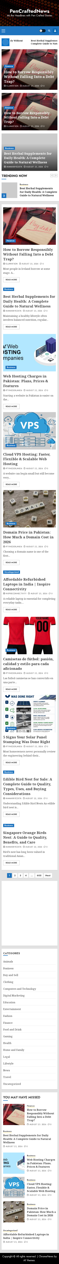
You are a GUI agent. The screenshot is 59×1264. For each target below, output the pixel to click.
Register (55, 30)
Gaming (8, 1036)
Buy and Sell (10, 975)
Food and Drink (12, 1029)
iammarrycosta (14, 167)
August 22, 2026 (33, 798)
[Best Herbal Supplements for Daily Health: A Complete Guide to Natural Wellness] (9, 190)
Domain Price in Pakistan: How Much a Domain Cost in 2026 (28, 537)
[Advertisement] (29, 913)
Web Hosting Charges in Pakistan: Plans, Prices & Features (25, 381)
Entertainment (12, 1009)
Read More (11, 279)
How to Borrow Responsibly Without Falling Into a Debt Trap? (29, 77)
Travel (7, 1077)
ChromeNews (46, 1256)
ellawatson (12, 86)
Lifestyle (8, 1063)
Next (48, 875)
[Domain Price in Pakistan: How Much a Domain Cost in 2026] (29, 508)
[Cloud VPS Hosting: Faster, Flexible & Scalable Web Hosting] (29, 431)
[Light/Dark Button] (42, 30)
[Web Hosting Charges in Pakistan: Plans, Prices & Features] (29, 352)
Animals (8, 961)
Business (9, 148)
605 (39, 875)
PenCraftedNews (29, 11)
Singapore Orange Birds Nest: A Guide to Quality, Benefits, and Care (25, 837)
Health (7, 1043)
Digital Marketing (14, 995)
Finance (9, 66)
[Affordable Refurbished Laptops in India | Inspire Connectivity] (29, 572)
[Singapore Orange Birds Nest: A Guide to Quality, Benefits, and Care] (29, 825)
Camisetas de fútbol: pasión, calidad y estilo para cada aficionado (28, 664)
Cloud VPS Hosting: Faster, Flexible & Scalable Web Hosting (26, 459)
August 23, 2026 (30, 86)
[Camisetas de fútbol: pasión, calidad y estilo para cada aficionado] (29, 635)
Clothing (8, 982)
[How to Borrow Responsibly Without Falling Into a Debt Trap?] (29, 226)
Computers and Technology (19, 989)
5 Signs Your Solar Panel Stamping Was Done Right (26, 739)
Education (9, 1002)
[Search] (49, 31)
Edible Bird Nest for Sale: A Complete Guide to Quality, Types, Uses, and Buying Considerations (27, 786)
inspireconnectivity (16, 593)
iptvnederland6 (14, 390)
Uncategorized (11, 572)
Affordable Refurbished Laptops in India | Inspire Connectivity (26, 584)
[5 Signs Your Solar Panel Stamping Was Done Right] (29, 713)
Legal (6, 1057)
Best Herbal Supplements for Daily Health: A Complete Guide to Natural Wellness (28, 157)
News (6, 1070)
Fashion (7, 1016)
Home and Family (13, 1050)
